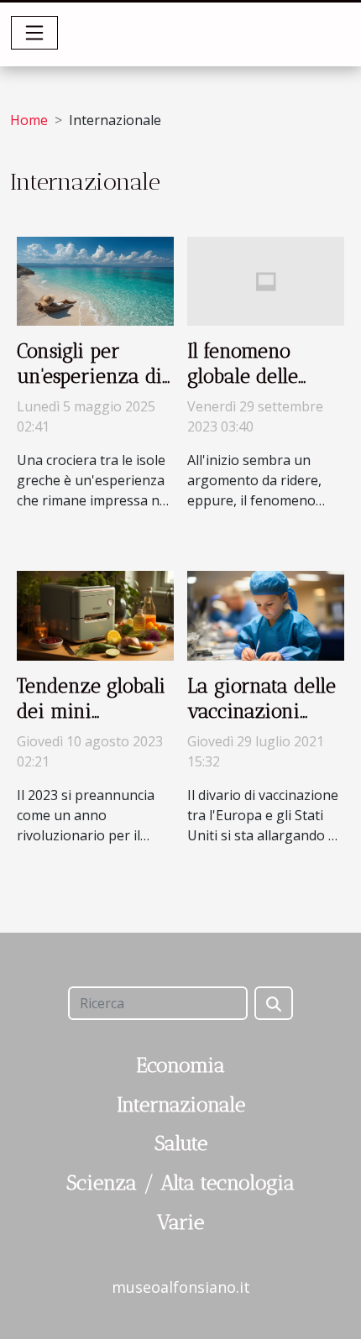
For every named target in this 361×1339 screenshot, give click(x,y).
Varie (180, 1222)
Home (29, 120)
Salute (180, 1143)
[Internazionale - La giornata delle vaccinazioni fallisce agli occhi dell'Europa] (265, 614)
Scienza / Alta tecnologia (180, 1182)
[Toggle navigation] (34, 33)
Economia (180, 1065)
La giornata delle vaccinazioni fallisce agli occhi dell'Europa (262, 723)
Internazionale (181, 1104)
